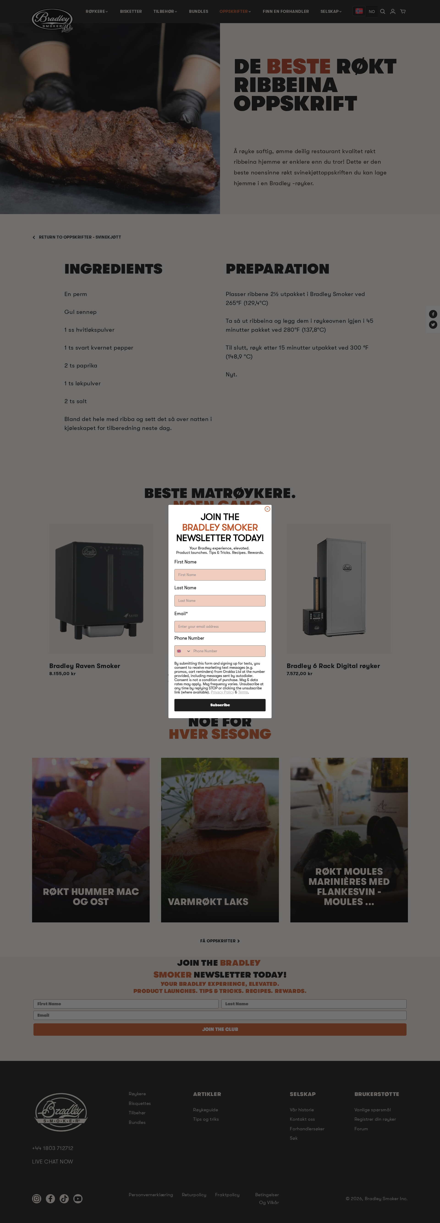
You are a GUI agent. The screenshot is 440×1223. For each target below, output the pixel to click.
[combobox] (183, 651)
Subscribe (220, 705)
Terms (243, 692)
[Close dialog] (267, 509)
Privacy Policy (222, 692)
